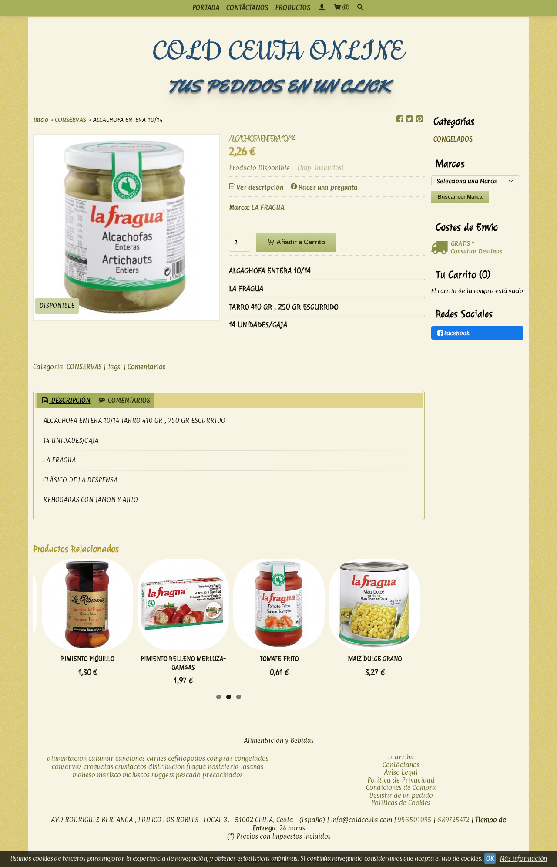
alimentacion (67, 758)
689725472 (453, 820)
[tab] (65, 401)
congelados (251, 758)
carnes (156, 758)
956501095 (415, 820)
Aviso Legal (401, 772)
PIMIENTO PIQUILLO (87, 658)
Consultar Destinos (476, 251)
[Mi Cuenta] (321, 8)
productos (292, 7)
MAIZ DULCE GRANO (375, 658)
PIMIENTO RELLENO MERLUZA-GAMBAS (183, 662)
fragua (196, 766)
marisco (109, 775)
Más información (523, 858)
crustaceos (131, 766)
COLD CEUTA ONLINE (278, 52)
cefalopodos (186, 758)
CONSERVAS (84, 367)
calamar (101, 758)
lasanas (252, 766)
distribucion (166, 766)
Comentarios (146, 367)
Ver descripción (259, 187)
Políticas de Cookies (401, 803)
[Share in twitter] (409, 119)
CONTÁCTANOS (247, 7)
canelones (130, 758)
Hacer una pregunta (328, 187)
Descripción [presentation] (70, 400)
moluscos (136, 775)
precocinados (222, 775)
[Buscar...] (360, 8)
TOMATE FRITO (279, 658)
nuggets (162, 775)
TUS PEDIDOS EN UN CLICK (278, 86)
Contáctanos (401, 765)
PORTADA (205, 7)
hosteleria (223, 766)
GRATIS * (462, 243)
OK (490, 858)
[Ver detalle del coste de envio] (441, 248)
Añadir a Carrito (300, 242)
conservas (67, 766)
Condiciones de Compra (401, 787)
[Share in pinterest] (419, 119)
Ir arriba (401, 757)
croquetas (98, 766)
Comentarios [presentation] (128, 400)
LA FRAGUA (268, 207)
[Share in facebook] (400, 119)
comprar (220, 758)
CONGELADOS (453, 139)
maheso (84, 775)
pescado (188, 775)
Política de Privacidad (401, 780)
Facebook (457, 333)
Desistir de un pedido (401, 795)
